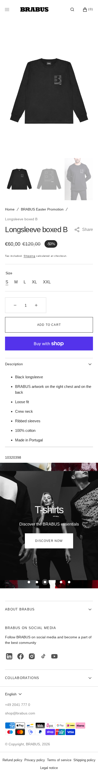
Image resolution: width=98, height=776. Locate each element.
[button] (72, 9)
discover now (49, 541)
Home (10, 209)
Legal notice (49, 768)
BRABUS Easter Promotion (42, 209)
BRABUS (33, 744)
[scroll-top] (86, 764)
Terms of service (59, 760)
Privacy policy (34, 760)
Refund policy (12, 760)
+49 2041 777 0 (17, 705)
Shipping (29, 255)
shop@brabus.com (20, 713)
